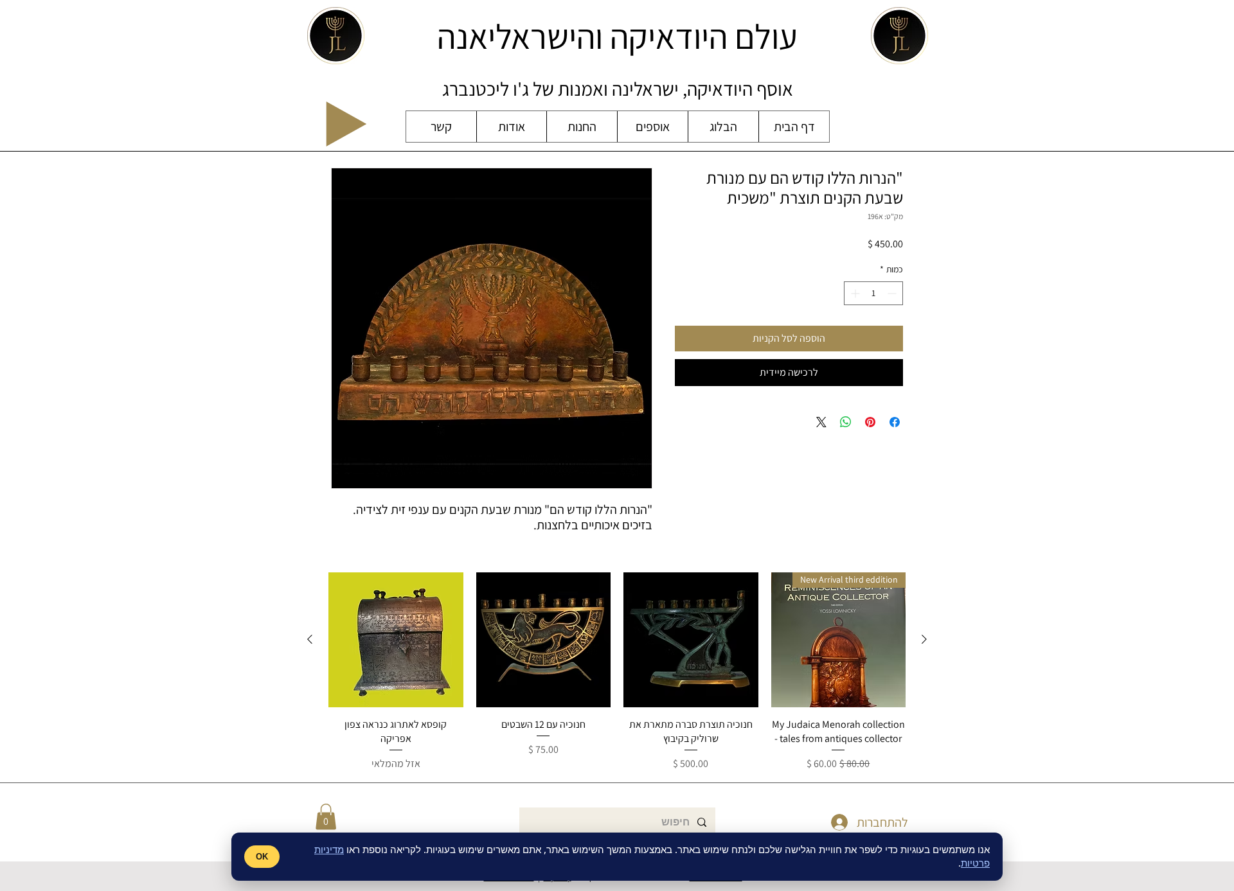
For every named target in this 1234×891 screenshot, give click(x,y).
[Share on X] (821, 422)
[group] (617, 672)
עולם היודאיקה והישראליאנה (617, 35)
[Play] (346, 123)
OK (262, 856)
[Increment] (854, 293)
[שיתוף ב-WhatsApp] (846, 422)
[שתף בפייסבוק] (894, 422)
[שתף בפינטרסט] (870, 422)
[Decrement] (893, 293)
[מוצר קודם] (924, 639)
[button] (326, 817)
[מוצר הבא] (309, 639)
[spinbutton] (873, 293)
